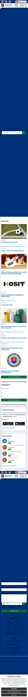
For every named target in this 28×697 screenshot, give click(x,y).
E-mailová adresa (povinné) (8, 587)
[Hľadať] (24, 132)
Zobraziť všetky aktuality (14, 377)
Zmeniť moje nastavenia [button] (14, 692)
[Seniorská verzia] (16, 5)
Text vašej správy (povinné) (8, 593)
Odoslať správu (14, 611)
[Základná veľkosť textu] (6, 1)
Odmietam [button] (14, 695)
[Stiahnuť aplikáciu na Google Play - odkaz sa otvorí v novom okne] (8, 424)
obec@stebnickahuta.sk (14, 647)
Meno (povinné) (5, 581)
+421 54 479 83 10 (14, 649)
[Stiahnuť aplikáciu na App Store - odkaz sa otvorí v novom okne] (20, 424)
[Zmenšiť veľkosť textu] (2, 1)
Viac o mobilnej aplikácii (8, 428)
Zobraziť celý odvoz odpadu (9, 465)
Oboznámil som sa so (14, 606)
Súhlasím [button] (14, 689)
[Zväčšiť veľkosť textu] (9, 1)
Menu (22, 5)
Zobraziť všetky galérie (14, 400)
